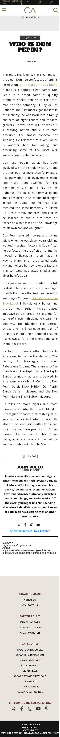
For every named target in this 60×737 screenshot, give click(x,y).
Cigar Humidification (30, 655)
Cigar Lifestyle (30, 660)
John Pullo (30, 61)
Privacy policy (30, 727)
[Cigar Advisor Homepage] (30, 10)
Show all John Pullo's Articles (30, 531)
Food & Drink (30, 686)
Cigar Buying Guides (30, 649)
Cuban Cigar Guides (30, 691)
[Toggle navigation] (4, 10)
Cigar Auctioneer (30, 627)
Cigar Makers (30, 37)
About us (30, 600)
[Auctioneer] (40, 2)
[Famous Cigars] (27, 2)
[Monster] (52, 2)
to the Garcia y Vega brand (38, 85)
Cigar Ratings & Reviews (30, 676)
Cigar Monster (30, 632)
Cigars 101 (30, 681)
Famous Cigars (30, 622)
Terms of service (30, 724)
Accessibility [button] (30, 730)
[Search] (55, 10)
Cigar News (30, 670)
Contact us (30, 605)
